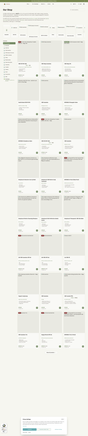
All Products (7, 43)
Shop (28, 4)
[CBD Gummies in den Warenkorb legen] (60, 114)
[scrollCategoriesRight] (84, 31)
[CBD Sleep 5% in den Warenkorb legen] (83, 75)
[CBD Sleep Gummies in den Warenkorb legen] (60, 75)
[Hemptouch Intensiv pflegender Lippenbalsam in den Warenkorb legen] (37, 192)
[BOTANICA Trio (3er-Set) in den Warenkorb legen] (83, 346)
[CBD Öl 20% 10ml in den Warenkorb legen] (60, 153)
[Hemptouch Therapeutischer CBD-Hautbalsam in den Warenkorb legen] (83, 230)
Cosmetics (7, 64)
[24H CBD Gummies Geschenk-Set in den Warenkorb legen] (37, 269)
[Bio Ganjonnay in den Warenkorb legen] (37, 308)
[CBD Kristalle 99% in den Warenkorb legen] (83, 308)
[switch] (4, 431)
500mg (72, 297)
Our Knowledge (35, 4)
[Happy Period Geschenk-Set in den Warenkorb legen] (60, 346)
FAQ (53, 4)
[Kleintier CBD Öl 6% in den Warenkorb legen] (37, 114)
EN (74, 4)
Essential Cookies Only (44, 429)
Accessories (7, 74)
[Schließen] (84, 1)
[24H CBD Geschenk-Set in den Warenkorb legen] (60, 269)
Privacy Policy (25, 432)
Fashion (6, 69)
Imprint (29, 432)
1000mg (76, 297)
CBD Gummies (8, 50)
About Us (43, 4)
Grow (6, 71)
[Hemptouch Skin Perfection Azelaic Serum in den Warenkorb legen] (60, 230)
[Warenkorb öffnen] (84, 4)
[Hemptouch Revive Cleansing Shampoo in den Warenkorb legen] (37, 230)
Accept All (30, 429)
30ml (29, 65)
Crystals (7, 67)
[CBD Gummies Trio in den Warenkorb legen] (37, 346)
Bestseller (7, 45)
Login (80, 4)
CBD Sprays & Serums (9, 52)
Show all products (50, 352)
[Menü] (6, 424)
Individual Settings (58, 429)
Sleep (6, 57)
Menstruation (8, 59)
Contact (49, 4)
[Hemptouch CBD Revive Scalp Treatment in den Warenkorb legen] (60, 192)
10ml (27, 65)
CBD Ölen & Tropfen (33, 18)
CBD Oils (7, 48)
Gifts (6, 76)
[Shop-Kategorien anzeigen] (29, 4)
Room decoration (8, 62)
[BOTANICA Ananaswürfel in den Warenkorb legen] (83, 114)
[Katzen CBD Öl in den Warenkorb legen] (83, 269)
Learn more (25, 426)
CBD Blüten (21, 20)
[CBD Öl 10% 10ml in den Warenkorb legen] (37, 75)
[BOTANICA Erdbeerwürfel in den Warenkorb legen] (37, 153)
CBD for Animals (8, 55)
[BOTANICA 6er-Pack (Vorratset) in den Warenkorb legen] (83, 192)
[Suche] (71, 4)
